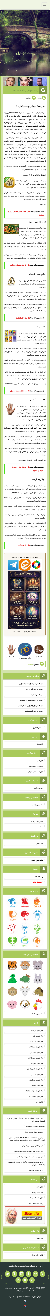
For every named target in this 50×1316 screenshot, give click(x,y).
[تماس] (14, 1274)
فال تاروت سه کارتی (36, 1052)
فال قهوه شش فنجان (35, 771)
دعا (41, 827)
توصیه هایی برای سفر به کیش (32, 1145)
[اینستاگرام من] (21, 1274)
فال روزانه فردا (37, 1255)
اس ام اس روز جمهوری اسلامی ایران (30, 705)
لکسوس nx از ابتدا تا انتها (34, 1132)
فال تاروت (32, 384)
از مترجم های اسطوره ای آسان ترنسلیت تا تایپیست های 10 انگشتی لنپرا (26, 1163)
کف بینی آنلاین (38, 460)
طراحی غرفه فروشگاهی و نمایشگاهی (30, 1156)
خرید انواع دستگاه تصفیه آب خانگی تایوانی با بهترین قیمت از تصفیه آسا (25, 1119)
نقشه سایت (13, 1296)
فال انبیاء (40, 744)
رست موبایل (25, 53)
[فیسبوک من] (28, 1274)
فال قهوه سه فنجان (36, 766)
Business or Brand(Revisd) (35, 1126)
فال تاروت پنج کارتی (36, 1063)
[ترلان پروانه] (25, 82)
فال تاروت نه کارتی (36, 1074)
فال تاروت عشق (37, 1085)
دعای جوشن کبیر (37, 821)
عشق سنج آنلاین (37, 860)
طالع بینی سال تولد (36, 1014)
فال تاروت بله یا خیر (36, 1096)
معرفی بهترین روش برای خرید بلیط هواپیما (28, 1151)
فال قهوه (40, 760)
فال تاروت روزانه (37, 1030)
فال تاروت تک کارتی (36, 1047)
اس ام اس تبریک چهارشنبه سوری (31, 683)
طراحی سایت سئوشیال (35, 1170)
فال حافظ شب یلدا (36, 1198)
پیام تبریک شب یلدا (36, 1203)
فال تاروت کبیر (37, 1036)
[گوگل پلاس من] (32, 1280)
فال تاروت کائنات (37, 1041)
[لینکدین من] (18, 1280)
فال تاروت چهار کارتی (35, 1058)
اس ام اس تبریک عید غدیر (33, 711)
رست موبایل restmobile (25, 90)
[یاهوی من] (42, 1274)
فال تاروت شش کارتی (35, 1069)
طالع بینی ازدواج (10, 307)
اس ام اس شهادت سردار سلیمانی (31, 700)
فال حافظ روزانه (37, 1192)
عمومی (30, 664)
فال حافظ (18, 255)
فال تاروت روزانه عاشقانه (34, 1091)
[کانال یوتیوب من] (25, 1280)
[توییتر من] (7, 1274)
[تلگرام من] (35, 1274)
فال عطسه (39, 1238)
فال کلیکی (39, 843)
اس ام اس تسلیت (37, 694)
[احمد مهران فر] (40, 82)
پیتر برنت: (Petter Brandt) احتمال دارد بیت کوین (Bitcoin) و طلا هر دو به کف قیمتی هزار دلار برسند (27, 1139)
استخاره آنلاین (38, 727)
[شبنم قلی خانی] (10, 82)
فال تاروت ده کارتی (36, 1080)
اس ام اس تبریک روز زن (34, 689)
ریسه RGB (39, 876)
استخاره (43, 204)
